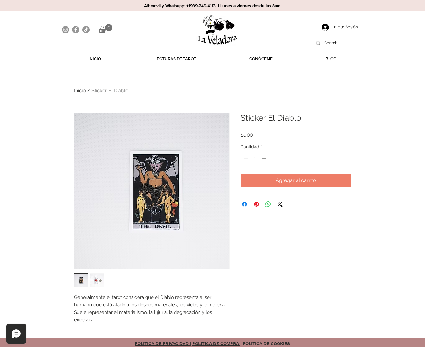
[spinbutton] (254, 158)
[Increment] (264, 158)
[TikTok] (86, 29)
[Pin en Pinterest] (256, 204)
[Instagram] (65, 29)
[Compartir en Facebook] (244, 204)
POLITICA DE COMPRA (216, 343)
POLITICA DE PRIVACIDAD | (163, 343)
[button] (105, 28)
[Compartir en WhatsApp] (268, 204)
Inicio (80, 90)
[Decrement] (245, 158)
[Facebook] (75, 29)
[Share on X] (280, 204)
